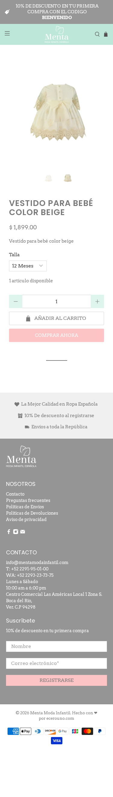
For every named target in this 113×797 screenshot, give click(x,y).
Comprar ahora (56, 335)
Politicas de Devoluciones (32, 513)
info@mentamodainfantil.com (37, 562)
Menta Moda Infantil (50, 713)
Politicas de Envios (25, 506)
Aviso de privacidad (26, 519)
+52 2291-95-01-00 (30, 568)
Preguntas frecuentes (28, 500)
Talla (14, 254)
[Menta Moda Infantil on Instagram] (15, 532)
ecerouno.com (60, 718)
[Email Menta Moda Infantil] (22, 532)
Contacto (15, 494)
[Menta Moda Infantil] (56, 34)
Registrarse (56, 680)
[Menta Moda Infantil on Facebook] (8, 532)
